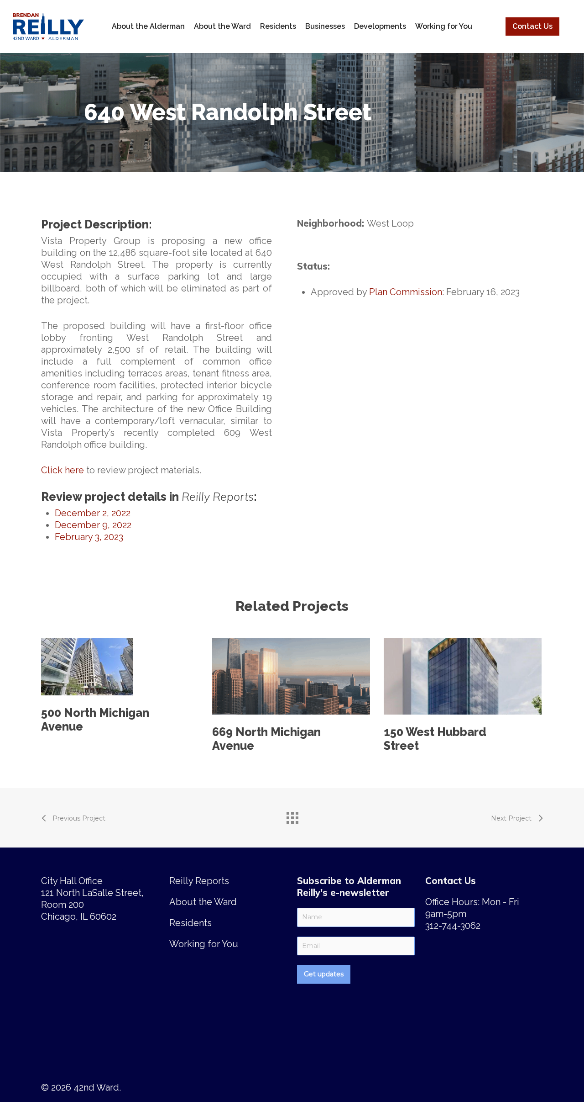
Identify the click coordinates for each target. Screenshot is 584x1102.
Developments (380, 26)
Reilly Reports (199, 880)
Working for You (443, 26)
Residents (278, 26)
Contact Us (532, 26)
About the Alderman (148, 26)
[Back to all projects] (292, 815)
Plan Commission (405, 291)
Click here (62, 470)
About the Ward (222, 26)
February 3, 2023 (89, 536)
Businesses (325, 26)
